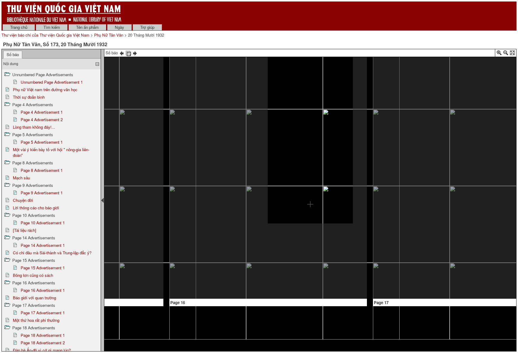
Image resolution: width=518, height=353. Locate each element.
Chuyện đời (23, 200)
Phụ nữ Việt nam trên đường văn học (45, 89)
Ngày (119, 27)
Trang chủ (18, 27)
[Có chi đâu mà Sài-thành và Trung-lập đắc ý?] (118, 277)
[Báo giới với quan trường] (476, 61)
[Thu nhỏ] (505, 54)
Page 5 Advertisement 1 (42, 142)
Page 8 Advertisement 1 (42, 170)
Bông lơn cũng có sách (33, 275)
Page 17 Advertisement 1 (43, 313)
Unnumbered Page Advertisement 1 (52, 82)
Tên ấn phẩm (87, 27)
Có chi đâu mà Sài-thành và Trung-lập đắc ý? (52, 253)
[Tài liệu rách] (24, 230)
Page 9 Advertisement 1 (42, 193)
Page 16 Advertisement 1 (43, 290)
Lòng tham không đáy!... (34, 127)
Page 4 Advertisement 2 (42, 119)
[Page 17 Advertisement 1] (472, 231)
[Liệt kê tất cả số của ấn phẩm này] (128, 52)
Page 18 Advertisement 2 (43, 343)
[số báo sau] (135, 52)
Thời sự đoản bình (29, 97)
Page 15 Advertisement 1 (43, 268)
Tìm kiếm (51, 27)
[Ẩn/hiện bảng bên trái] (102, 200)
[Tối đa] (512, 54)
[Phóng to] (499, 54)
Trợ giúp (147, 27)
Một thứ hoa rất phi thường (36, 320)
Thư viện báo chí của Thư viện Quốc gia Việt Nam (45, 35)
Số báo (13, 54)
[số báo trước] (121, 52)
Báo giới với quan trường (34, 298)
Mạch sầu (21, 178)
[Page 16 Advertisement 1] (310, 139)
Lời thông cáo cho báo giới (36, 208)
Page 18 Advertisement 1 (43, 335)
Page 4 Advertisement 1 (42, 112)
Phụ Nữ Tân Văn (108, 35)
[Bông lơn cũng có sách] (226, 66)
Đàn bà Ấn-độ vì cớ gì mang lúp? (42, 350)
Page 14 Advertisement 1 (43, 245)
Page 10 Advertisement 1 (43, 223)
